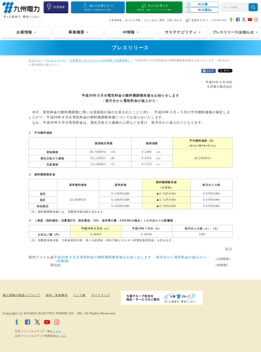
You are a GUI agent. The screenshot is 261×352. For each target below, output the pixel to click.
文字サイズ (198, 20)
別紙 (57, 265)
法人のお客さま (154, 7)
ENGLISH (221, 20)
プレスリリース (55, 60)
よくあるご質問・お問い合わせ (164, 20)
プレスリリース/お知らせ (233, 32)
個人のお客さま (97, 7)
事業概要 (77, 32)
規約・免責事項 (57, 295)
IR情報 (129, 32)
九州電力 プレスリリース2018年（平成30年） (100, 60)
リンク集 (79, 295)
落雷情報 (117, 20)
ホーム (36, 60)
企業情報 (24, 32)
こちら (57, 331)
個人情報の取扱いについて (21, 295)
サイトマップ (100, 295)
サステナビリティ (181, 32)
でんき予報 (134, 20)
